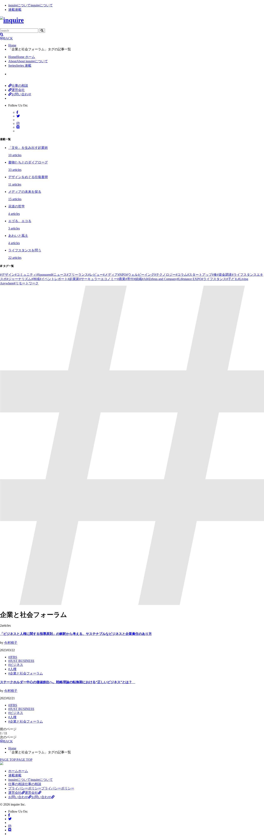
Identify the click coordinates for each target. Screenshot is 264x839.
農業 (121, 279)
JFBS (12, 657)
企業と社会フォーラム (25, 673)
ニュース (59, 274)
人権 (12, 669)
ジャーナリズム (19, 279)
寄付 (129, 279)
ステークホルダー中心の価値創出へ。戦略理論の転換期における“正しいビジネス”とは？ (67, 682)
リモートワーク (26, 283)
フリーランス (77, 274)
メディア (110, 274)
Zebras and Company (162, 279)
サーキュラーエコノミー (98, 279)
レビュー (95, 274)
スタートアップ (199, 274)
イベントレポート (54, 279)
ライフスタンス (214, 279)
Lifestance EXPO (189, 279)
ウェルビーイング (140, 274)
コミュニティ (25, 274)
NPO (122, 274)
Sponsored (44, 274)
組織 (138, 279)
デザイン (7, 274)
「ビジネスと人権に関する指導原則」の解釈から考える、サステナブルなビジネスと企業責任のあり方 (76, 633)
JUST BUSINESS (21, 661)
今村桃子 (10, 642)
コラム (181, 274)
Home (12, 45)
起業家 (73, 279)
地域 (35, 279)
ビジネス (15, 664)
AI (144, 279)
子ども (232, 279)
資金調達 (224, 274)
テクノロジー (165, 274)
